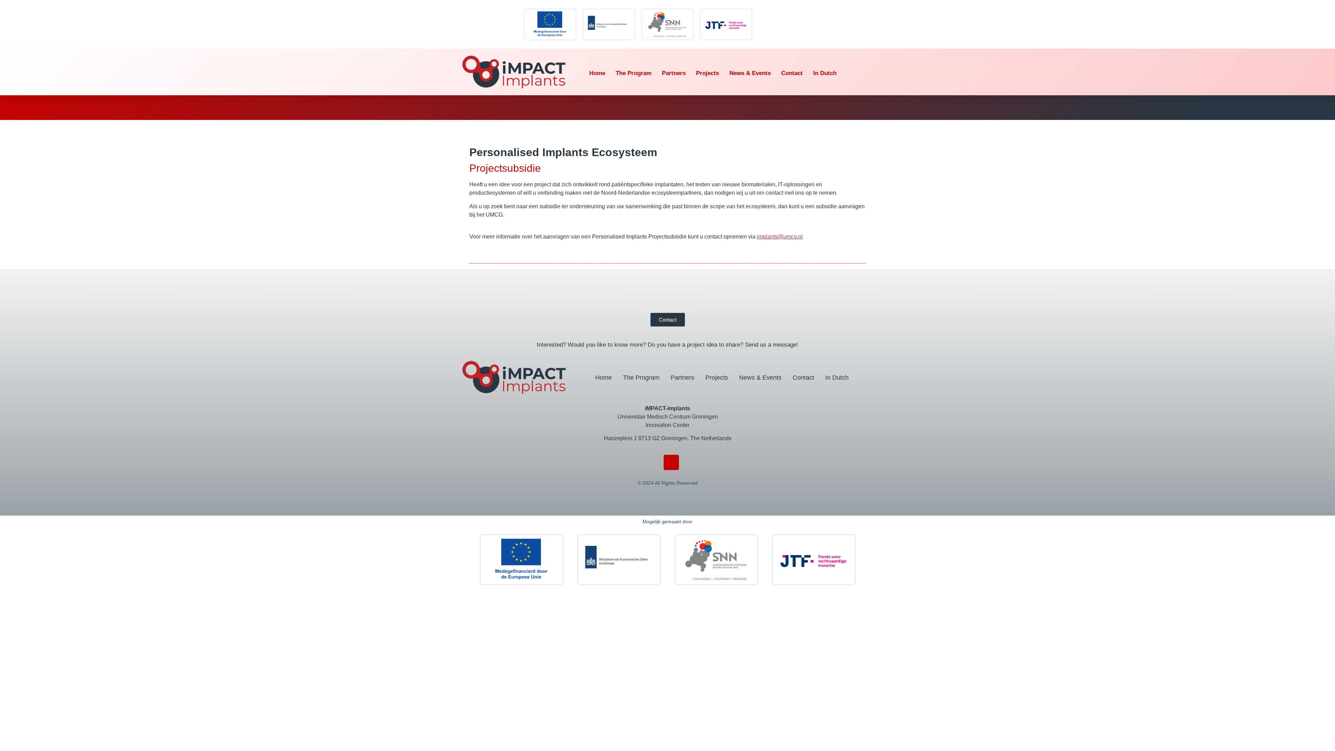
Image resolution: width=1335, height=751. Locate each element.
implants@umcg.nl (780, 237)
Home (597, 73)
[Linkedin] (671, 462)
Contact (792, 73)
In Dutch (824, 73)
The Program (634, 73)
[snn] (668, 24)
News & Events (750, 73)
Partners (674, 73)
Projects (707, 73)
